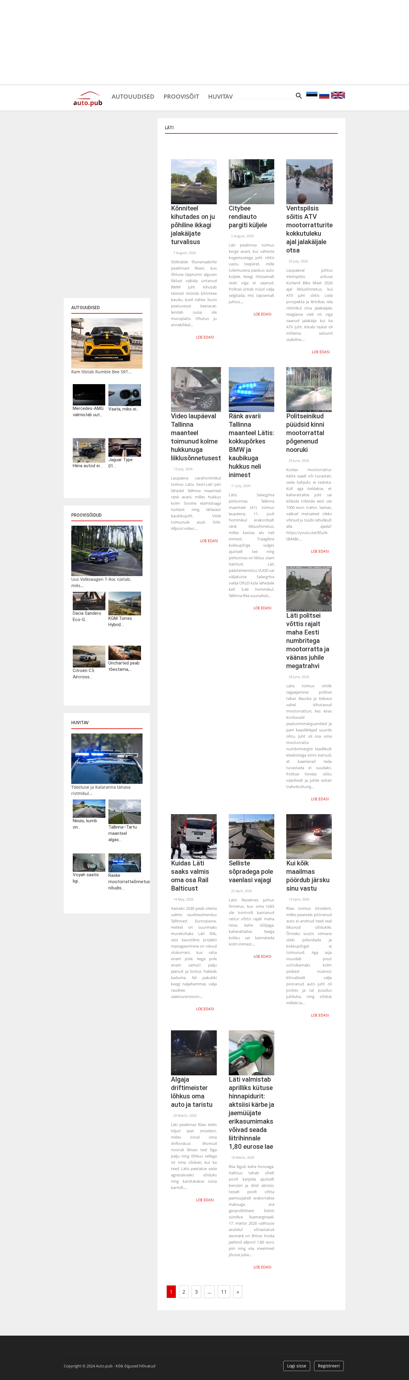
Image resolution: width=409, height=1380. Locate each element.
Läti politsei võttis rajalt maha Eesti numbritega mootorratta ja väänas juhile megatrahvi (307, 641)
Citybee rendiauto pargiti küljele (248, 217)
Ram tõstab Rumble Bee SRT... (101, 372)
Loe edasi (205, 337)
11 (224, 1291)
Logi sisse (296, 1366)
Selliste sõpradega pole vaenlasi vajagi (251, 871)
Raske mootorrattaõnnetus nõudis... (124, 882)
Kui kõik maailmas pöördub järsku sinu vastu (308, 875)
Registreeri (329, 1366)
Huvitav (220, 96)
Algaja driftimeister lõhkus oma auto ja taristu (192, 1092)
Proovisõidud (86, 515)
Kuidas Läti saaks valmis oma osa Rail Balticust (190, 875)
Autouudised (133, 96)
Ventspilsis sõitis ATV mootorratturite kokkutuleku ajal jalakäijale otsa (309, 229)
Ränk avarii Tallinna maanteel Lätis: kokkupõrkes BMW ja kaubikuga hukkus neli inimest (251, 445)
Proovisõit (181, 96)
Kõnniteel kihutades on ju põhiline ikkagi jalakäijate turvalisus (193, 225)
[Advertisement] (204, 42)
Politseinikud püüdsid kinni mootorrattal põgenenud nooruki (305, 432)
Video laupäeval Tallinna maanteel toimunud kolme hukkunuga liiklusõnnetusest (196, 437)
